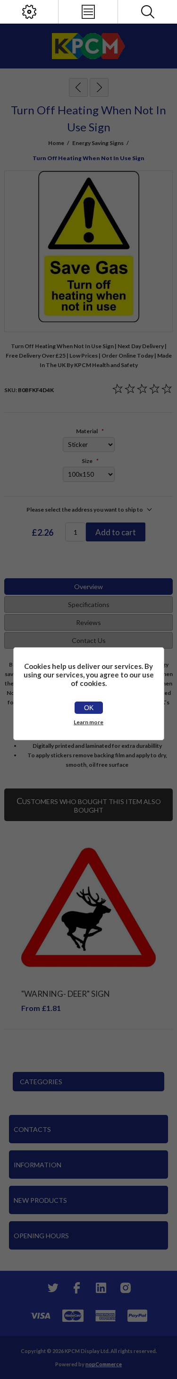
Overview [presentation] (88, 586)
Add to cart (115, 532)
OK (88, 707)
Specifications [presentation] (89, 604)
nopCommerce (103, 1364)
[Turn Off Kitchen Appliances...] (99, 87)
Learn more (88, 722)
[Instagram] (125, 1287)
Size (87, 460)
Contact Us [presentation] (89, 640)
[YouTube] (101, 1287)
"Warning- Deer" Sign (65, 994)
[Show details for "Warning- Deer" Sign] (88, 907)
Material (87, 431)
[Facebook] (76, 1287)
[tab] (88, 586)
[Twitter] (51, 1287)
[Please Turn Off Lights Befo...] (78, 87)
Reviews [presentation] (88, 622)
